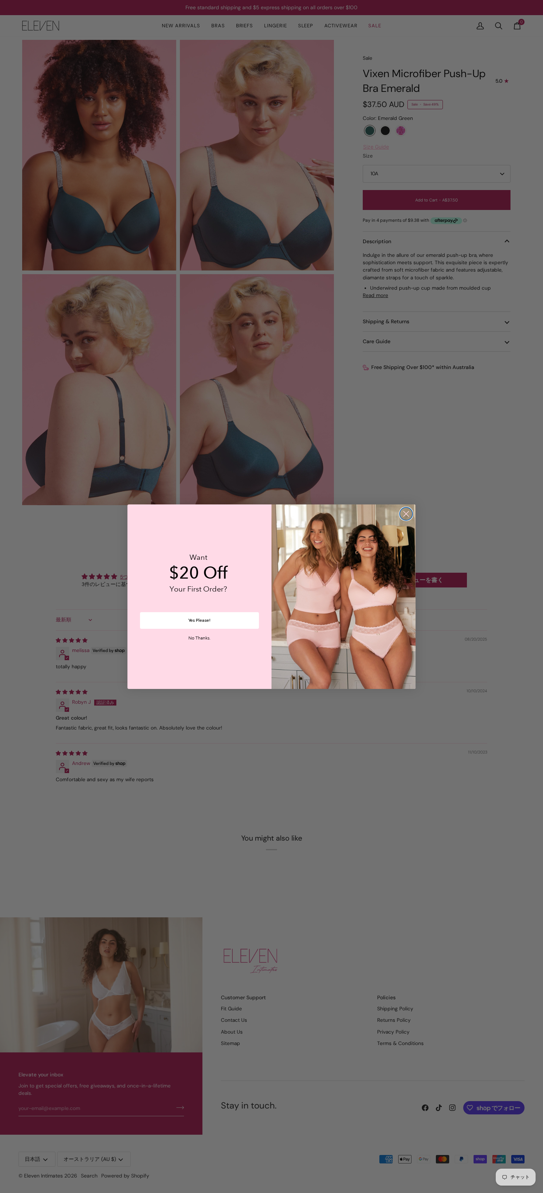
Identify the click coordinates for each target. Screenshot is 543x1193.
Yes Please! (199, 620)
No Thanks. (199, 638)
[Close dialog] (406, 513)
